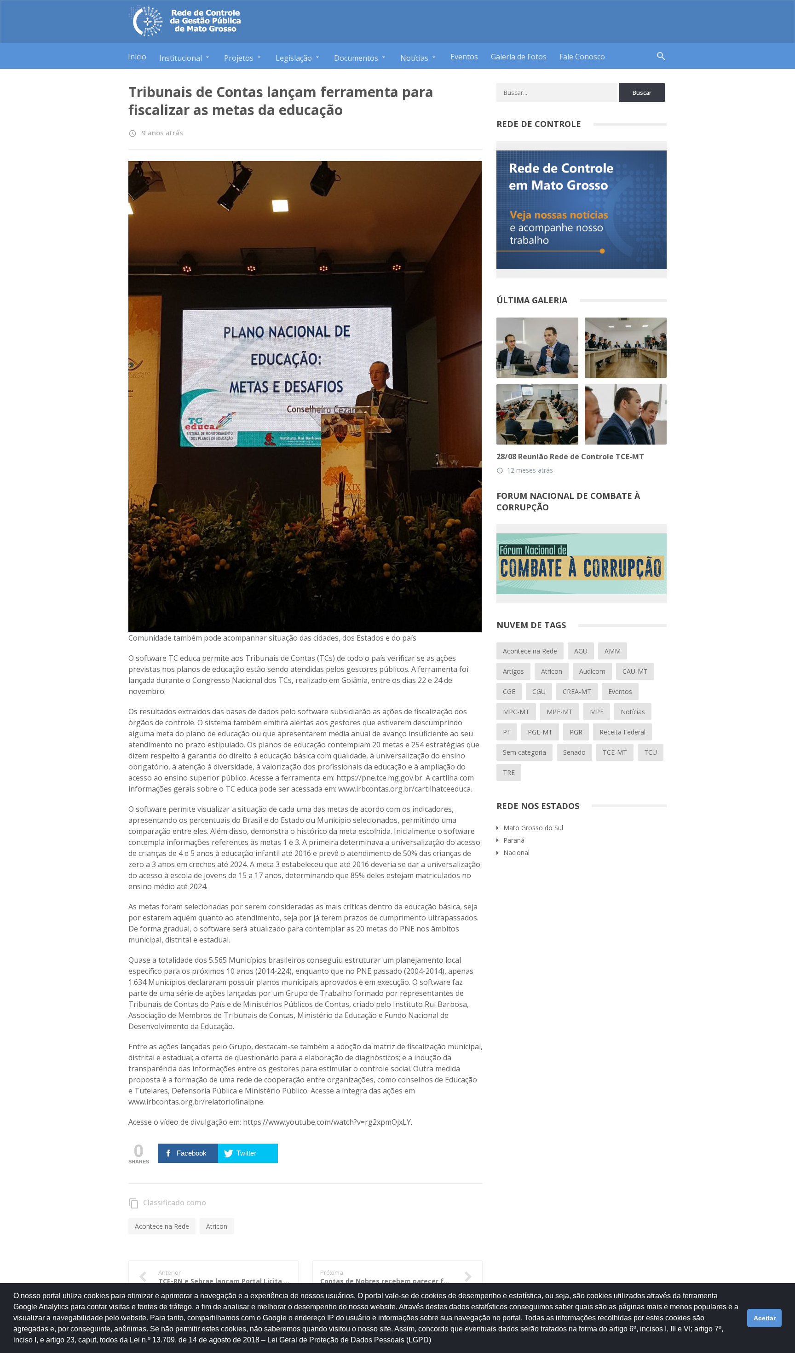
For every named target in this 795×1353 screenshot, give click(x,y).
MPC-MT (516, 711)
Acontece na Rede (162, 1226)
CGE (509, 691)
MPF (597, 711)
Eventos (464, 57)
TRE (509, 772)
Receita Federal (622, 732)
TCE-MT (615, 752)
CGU (539, 691)
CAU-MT (635, 671)
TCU (650, 752)
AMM (613, 651)
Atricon (216, 1226)
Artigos (513, 671)
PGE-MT (540, 732)
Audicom (592, 671)
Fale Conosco (582, 57)
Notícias (633, 711)
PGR (576, 732)
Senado (574, 752)
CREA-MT (577, 691)
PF (507, 732)
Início (137, 57)
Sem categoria (524, 752)
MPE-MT (560, 711)
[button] (434, 1344)
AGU (581, 651)
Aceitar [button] (765, 1318)
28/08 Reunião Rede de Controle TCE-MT (570, 456)
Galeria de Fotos (519, 57)
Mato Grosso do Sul (533, 827)
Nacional (516, 852)
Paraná (513, 840)
